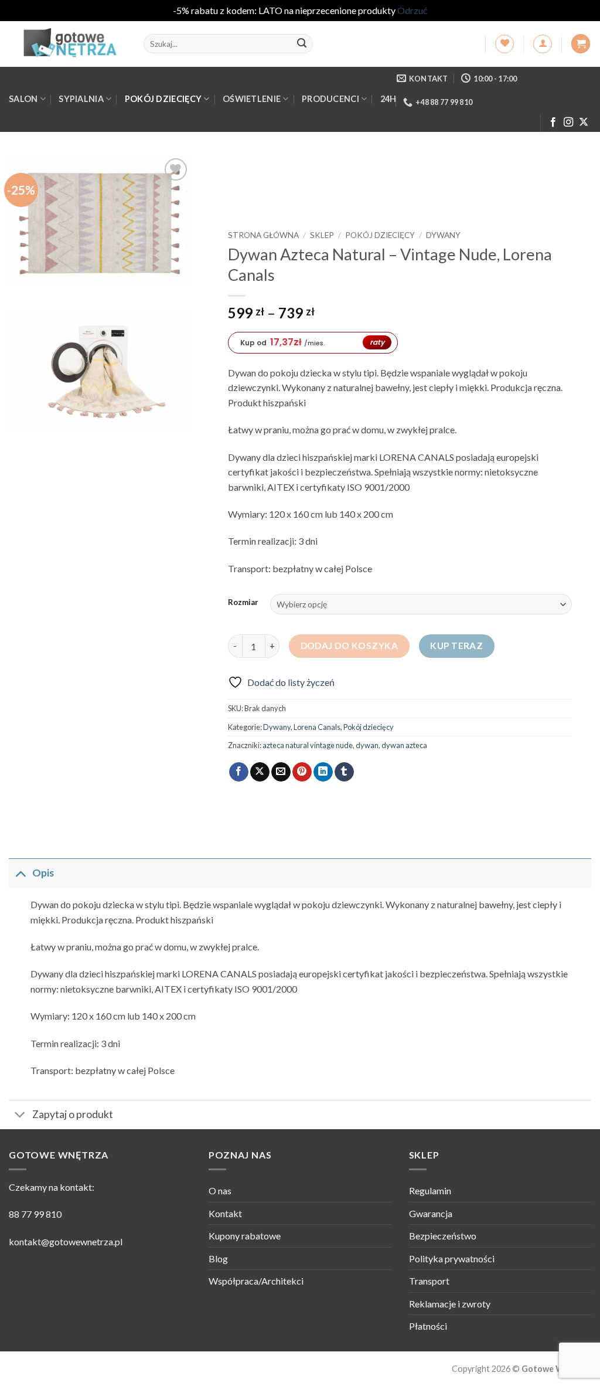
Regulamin (430, 1190)
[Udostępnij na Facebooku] (238, 772)
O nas (220, 1190)
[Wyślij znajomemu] (281, 772)
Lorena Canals (317, 727)
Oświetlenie (252, 99)
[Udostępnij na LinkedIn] (323, 772)
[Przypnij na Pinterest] (302, 772)
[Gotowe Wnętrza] (67, 44)
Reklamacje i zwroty (449, 1303)
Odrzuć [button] (412, 10)
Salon (23, 99)
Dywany (443, 235)
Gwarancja (430, 1213)
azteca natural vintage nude (307, 745)
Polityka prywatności (452, 1258)
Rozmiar (243, 603)
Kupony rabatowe (245, 1235)
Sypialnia (81, 99)
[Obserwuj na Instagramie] (568, 122)
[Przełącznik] (20, 872)
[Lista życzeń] (504, 44)
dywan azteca (404, 745)
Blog (218, 1258)
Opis (43, 873)
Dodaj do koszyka (349, 645)
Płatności (428, 1325)
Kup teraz (456, 645)
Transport (429, 1280)
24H (388, 99)
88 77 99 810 (35, 1213)
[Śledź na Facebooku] (553, 122)
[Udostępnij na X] (260, 772)
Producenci (330, 99)
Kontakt (225, 1213)
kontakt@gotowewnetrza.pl (65, 1241)
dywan (367, 745)
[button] (542, 44)
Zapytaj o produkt (72, 1114)
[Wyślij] (302, 44)
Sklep (322, 235)
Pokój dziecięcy (163, 99)
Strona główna (263, 235)
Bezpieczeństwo (442, 1235)
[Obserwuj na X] (583, 122)
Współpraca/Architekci (256, 1280)
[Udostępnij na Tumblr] (344, 772)
